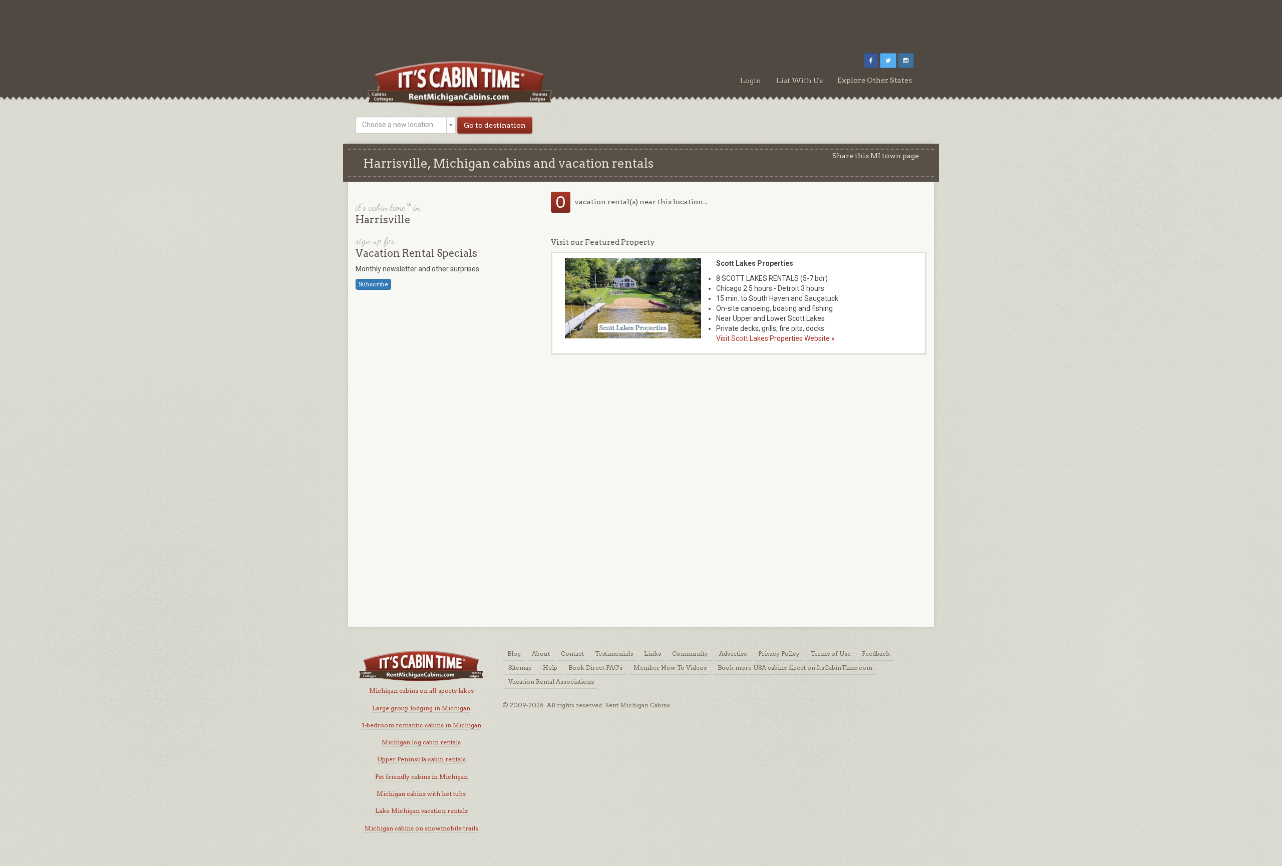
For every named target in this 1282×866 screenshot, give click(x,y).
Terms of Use (831, 653)
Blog (514, 653)
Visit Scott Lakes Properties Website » (775, 338)
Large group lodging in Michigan (421, 708)
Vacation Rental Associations (551, 681)
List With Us (799, 81)
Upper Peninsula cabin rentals (421, 759)
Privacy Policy (779, 653)
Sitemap (520, 667)
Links (652, 653)
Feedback (876, 653)
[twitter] (888, 60)
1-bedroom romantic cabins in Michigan (421, 725)
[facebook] (871, 60)
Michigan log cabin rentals (421, 742)
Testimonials (614, 653)
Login (750, 81)
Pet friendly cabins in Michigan (421, 776)
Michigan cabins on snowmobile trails (421, 828)
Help (550, 667)
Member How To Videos (670, 667)
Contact (572, 653)
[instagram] (906, 60)
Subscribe (373, 284)
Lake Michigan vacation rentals (421, 810)
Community (690, 653)
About (541, 653)
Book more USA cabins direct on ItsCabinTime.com (795, 667)
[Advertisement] (641, 22)
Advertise (733, 653)
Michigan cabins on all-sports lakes (421, 690)
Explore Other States (874, 80)
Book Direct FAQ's (595, 667)
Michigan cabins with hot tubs (421, 793)
